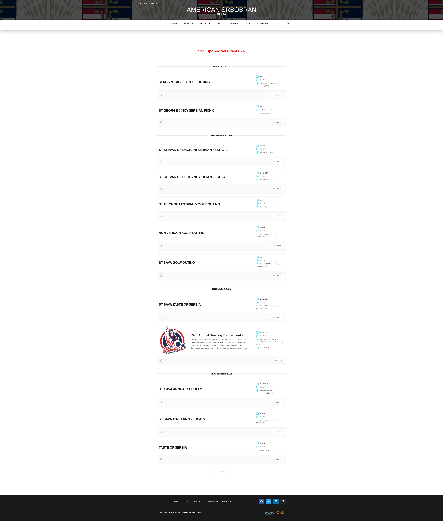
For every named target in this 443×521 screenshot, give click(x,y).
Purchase (278, 360)
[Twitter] (268, 501)
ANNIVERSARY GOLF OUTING (182, 233)
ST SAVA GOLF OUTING (177, 262)
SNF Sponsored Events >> (221, 51)
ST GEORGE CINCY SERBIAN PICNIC (187, 110)
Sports (174, 23)
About (176, 501)
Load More (221, 472)
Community (188, 23)
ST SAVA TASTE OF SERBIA (180, 304)
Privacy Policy (228, 501)
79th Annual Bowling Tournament (216, 335)
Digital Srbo (263, 23)
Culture (203, 23)
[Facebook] (261, 501)
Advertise (198, 501)
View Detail (277, 95)
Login (154, 4)
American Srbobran (221, 9)
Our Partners (212, 501)
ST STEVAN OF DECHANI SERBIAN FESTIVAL (193, 150)
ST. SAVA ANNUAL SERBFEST (181, 389)
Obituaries (234, 23)
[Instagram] (283, 501)
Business (219, 23)
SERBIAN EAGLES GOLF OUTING (184, 82)
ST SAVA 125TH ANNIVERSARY (182, 419)
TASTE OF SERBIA (173, 447)
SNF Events (263, 348)
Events (249, 23)
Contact (186, 501)
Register (142, 4)
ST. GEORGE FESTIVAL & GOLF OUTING (189, 204)
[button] (288, 23)
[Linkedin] (276, 501)
